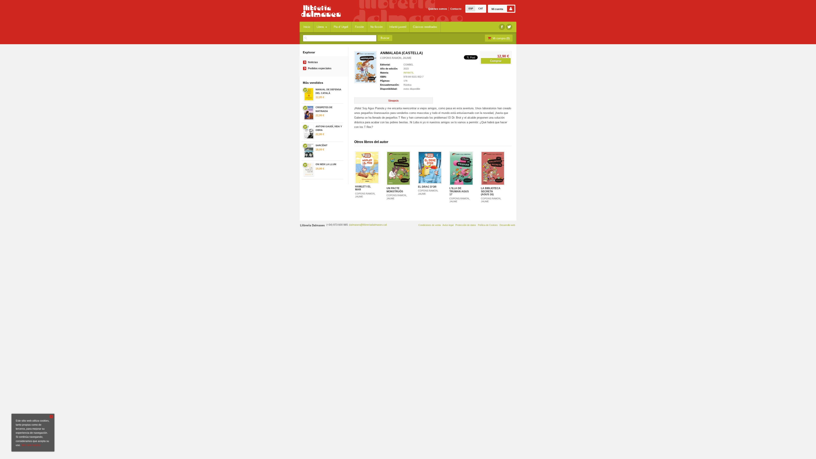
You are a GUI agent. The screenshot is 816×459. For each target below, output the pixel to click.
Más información (30, 445)
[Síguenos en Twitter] (509, 27)
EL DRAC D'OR (427, 186)
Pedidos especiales (320, 68)
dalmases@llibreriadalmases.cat (368, 224)
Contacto (455, 8)
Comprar (496, 60)
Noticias (313, 62)
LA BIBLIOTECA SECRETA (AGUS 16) (490, 191)
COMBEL (408, 64)
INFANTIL (409, 72)
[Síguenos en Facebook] (502, 27)
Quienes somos (437, 8)
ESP (471, 8)
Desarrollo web (507, 225)
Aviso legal (447, 225)
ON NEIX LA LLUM (326, 164)
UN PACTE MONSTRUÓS (395, 190)
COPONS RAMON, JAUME (395, 58)
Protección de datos (465, 225)
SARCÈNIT (321, 145)
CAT (480, 8)
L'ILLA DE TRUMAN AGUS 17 (459, 191)
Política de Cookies (488, 225)
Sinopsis (393, 100)
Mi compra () (501, 38)
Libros (321, 26)
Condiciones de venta (429, 225)
